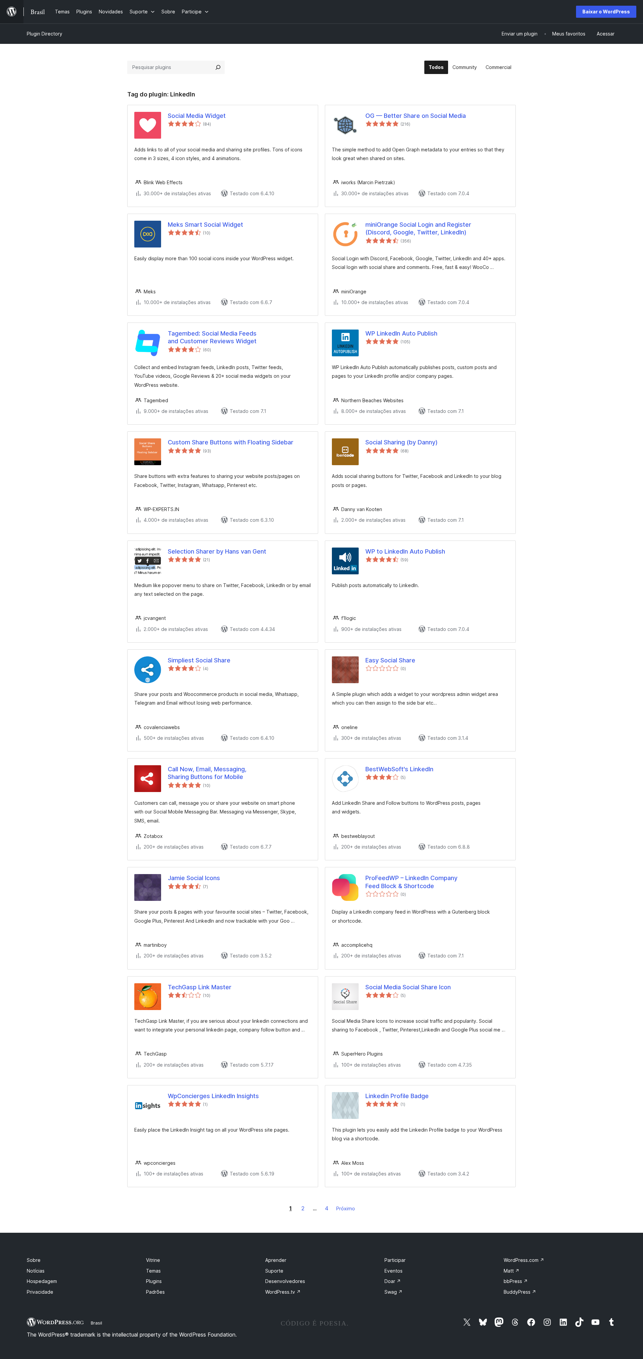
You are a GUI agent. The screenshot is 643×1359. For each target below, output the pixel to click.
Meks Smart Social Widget (205, 224)
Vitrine (153, 1260)
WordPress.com (524, 1260)
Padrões (155, 1292)
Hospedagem (42, 1281)
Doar (392, 1281)
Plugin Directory (44, 34)
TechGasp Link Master (199, 987)
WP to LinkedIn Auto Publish (405, 551)
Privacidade (40, 1292)
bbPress (516, 1281)
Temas (153, 1271)
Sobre (34, 1260)
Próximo (345, 1208)
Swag (393, 1292)
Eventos (393, 1271)
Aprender (275, 1260)
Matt (511, 1271)
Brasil (96, 1323)
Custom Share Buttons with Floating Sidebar (230, 442)
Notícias (36, 1271)
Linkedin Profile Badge (397, 1095)
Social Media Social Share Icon (408, 987)
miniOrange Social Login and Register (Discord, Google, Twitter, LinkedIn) (418, 228)
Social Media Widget (197, 115)
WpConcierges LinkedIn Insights (213, 1095)
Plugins (154, 1281)
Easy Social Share (390, 660)
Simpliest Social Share (199, 660)
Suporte (274, 1271)
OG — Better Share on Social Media (415, 115)
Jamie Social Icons (194, 877)
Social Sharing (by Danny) (401, 442)
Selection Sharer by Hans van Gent (217, 551)
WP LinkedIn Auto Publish (401, 333)
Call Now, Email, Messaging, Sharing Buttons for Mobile (207, 773)
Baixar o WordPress (606, 11)
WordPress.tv (283, 1292)
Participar (395, 1260)
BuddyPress (520, 1292)
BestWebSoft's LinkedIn (399, 769)
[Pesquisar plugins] (218, 67)
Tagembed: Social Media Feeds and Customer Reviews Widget (212, 337)
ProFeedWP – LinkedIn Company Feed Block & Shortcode (411, 881)
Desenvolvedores (285, 1281)
